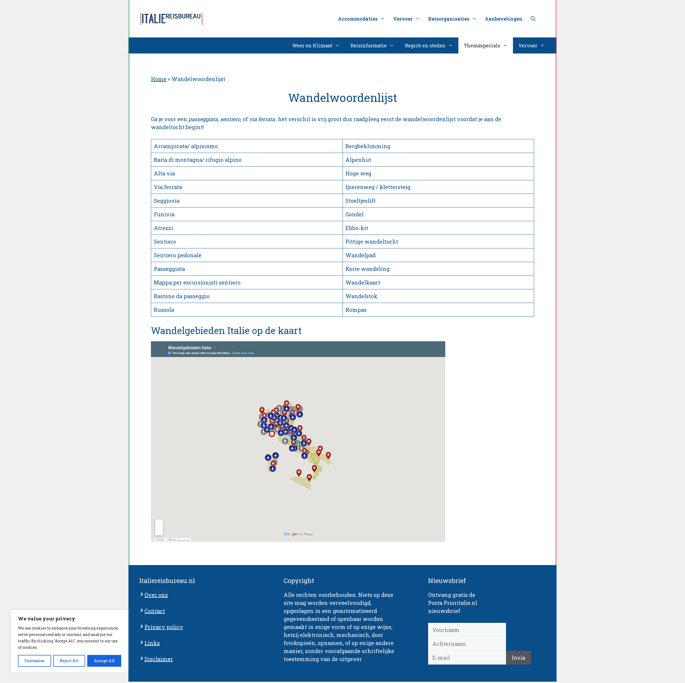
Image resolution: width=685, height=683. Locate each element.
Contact (154, 610)
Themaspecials (482, 45)
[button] (533, 19)
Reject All (69, 660)
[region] (69, 641)
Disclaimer (158, 658)
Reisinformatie (369, 45)
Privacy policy (163, 626)
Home (158, 78)
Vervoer (527, 45)
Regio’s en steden (425, 45)
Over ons (156, 594)
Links (152, 642)
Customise (34, 660)
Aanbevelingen (504, 19)
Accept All (104, 660)
